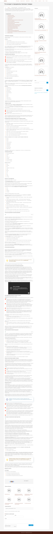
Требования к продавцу (11, 15)
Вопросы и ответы (10, 32)
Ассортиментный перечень (11, 23)
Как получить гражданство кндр (40, 75)
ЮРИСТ (5, 0)
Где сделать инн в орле (28, 503)
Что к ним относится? (10, 17)
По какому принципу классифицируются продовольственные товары (17, 31)
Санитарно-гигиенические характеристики (13, 30)
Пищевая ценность (10, 29)
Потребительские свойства (11, 16)
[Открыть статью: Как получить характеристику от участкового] (41, 60)
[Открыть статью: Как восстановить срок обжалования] (41, 26)
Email (15, 515)
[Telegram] (13, 481)
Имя (5, 515)
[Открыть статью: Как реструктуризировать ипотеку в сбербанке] (41, 48)
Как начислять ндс (7, 494)
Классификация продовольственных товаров (14, 25)
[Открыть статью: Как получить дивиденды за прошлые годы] (41, 37)
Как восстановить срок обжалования (40, 30)
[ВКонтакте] (10, 481)
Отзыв (6, 518)
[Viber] (12, 481)
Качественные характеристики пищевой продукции (14, 24)
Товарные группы (10, 18)
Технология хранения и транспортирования (13, 22)
